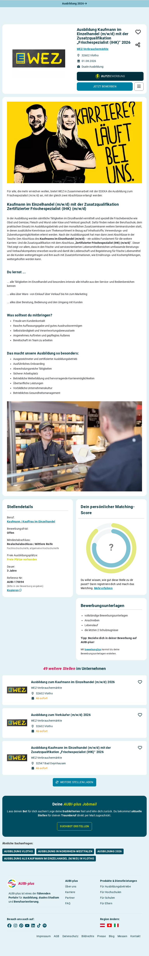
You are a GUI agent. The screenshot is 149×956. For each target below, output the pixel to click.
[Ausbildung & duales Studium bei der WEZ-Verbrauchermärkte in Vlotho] (38, 59)
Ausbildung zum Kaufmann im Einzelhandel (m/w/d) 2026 (73, 682)
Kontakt (135, 936)
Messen (122, 936)
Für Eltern (106, 903)
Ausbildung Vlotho (18, 851)
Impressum (43, 936)
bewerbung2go (93, 649)
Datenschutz (70, 936)
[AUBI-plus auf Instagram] (15, 925)
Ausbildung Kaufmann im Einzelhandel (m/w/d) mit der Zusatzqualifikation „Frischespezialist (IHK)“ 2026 (71, 750)
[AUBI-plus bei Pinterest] (21, 925)
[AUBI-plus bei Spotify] (44, 925)
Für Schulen (107, 897)
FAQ (67, 903)
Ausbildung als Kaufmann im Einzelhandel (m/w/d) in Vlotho (49, 858)
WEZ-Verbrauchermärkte (92, 48)
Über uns (70, 886)
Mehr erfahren (103, 588)
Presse (101, 936)
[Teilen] (138, 45)
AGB (56, 936)
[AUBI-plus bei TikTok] (38, 925)
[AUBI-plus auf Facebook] (9, 925)
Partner (70, 897)
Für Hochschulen (110, 892)
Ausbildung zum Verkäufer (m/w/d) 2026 (61, 715)
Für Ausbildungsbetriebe (115, 886)
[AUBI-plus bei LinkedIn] (33, 925)
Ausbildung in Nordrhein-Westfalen (65, 851)
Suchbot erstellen (74, 826)
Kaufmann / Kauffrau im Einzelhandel (31, 521)
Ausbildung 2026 (73, 3)
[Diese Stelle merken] (138, 32)
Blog (111, 936)
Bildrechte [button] (87, 936)
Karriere (70, 892)
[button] (110, 76)
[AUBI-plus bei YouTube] (27, 925)
